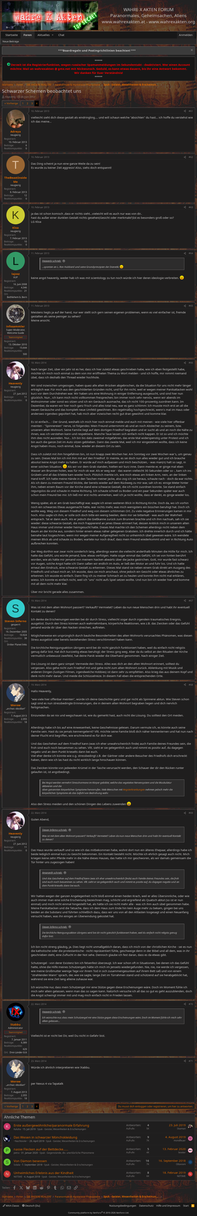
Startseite (11, 35)
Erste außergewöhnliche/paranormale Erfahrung (51, 1125)
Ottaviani (181, 1164)
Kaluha (17, 1129)
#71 (191, 1061)
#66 (191, 362)
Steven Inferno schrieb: (54, 830)
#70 (191, 1004)
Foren (27, 35)
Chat (61, 35)
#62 (191, 157)
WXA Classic (12, 1205)
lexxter (182, 1152)
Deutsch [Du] (32, 1205)
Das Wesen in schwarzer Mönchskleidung (45, 1137)
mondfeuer (180, 1140)
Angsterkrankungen (134, 789)
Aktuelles (44, 35)
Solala (17, 1164)
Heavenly (10, 96)
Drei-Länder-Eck (18, 1052)
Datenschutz (146, 1205)
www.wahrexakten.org (172, 22)
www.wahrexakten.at (123, 22)
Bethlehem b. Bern (17, 297)
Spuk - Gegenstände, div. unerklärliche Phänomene (67, 1152)
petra (16, 1152)
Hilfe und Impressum (168, 1205)
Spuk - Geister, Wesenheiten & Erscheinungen (61, 1129)
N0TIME (18, 1176)
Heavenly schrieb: (51, 261)
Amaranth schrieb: (52, 872)
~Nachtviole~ (21, 1141)
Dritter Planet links (17, 644)
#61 (191, 111)
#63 (191, 207)
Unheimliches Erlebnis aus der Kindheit (43, 1173)
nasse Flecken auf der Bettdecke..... (41, 1149)
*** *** (97, 50)
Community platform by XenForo (98, 1212)
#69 (191, 813)
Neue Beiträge (11, 41)
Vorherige (12, 103)
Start (186, 1205)
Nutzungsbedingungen (122, 1205)
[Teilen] (184, 111)
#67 (191, 600)
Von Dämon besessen (30, 1161)
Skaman (181, 1128)
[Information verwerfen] (191, 50)
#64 (191, 253)
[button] (52, 34)
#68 (191, 684)
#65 (191, 305)
